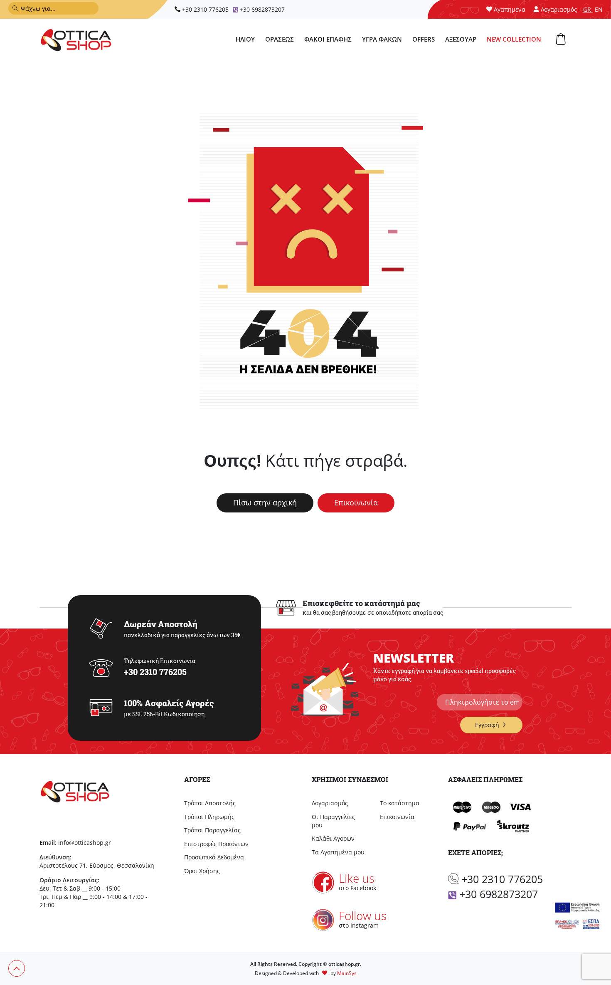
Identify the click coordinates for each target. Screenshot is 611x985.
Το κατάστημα (399, 803)
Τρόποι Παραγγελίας (212, 830)
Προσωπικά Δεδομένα (214, 857)
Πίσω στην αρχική (265, 502)
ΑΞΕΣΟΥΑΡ (460, 39)
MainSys (347, 973)
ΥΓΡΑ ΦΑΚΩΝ (382, 39)
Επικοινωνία (356, 502)
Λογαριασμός (330, 803)
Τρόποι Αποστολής (210, 803)
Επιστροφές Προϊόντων (216, 844)
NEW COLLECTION (514, 39)
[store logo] (76, 39)
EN (599, 9)
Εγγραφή (487, 725)
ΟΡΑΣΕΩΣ (279, 39)
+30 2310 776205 (204, 9)
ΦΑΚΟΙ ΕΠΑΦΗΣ (328, 39)
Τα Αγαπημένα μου (338, 852)
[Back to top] (16, 968)
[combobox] (53, 8)
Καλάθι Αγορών (333, 838)
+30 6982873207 (262, 9)
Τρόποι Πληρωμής (209, 817)
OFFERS (423, 39)
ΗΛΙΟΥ (245, 39)
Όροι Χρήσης (202, 871)
